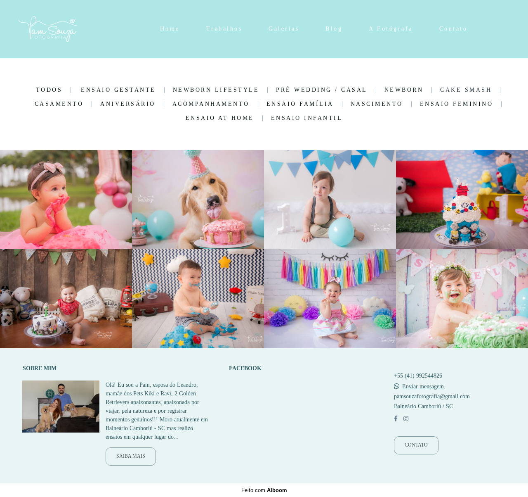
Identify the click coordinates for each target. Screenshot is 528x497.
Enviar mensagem (423, 387)
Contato (453, 29)
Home (170, 29)
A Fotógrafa (391, 29)
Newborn (404, 90)
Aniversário (128, 104)
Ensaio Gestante (118, 90)
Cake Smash (466, 90)
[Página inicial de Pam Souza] (66, 29)
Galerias (284, 29)
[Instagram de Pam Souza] (405, 419)
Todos (49, 90)
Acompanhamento (211, 104)
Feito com (264, 490)
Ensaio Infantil (307, 118)
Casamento (59, 104)
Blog (333, 29)
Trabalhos (224, 29)
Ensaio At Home (220, 118)
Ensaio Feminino (456, 104)
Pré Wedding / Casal (322, 90)
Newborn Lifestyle (216, 90)
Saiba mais (130, 456)
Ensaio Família (300, 104)
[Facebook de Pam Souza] (396, 419)
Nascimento (377, 104)
